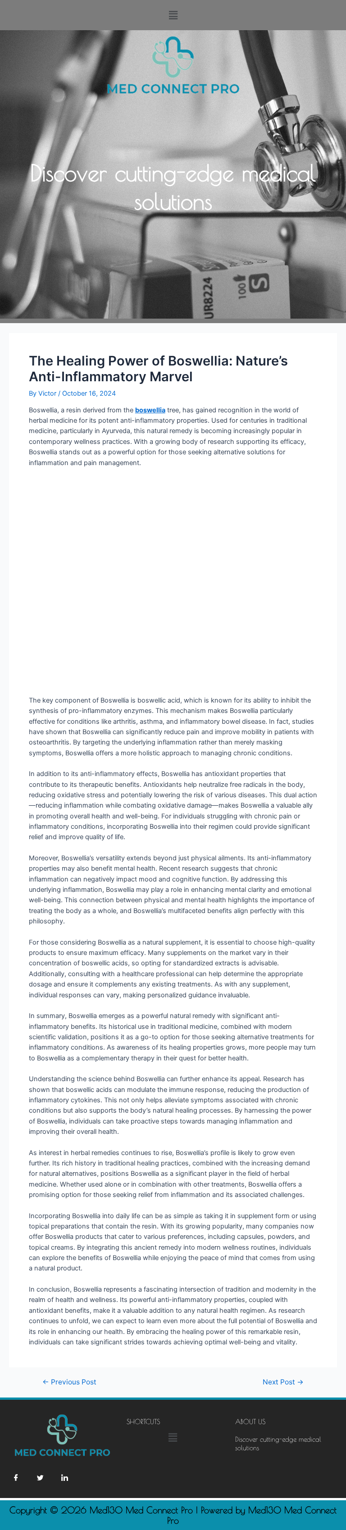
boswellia (150, 410)
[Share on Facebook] (16, 1478)
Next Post (283, 1382)
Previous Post (69, 1382)
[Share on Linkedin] (64, 1478)
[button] (173, 15)
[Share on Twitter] (40, 1478)
